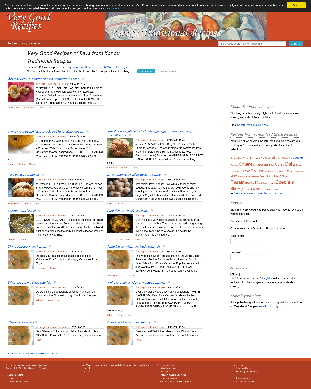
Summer (247, 189)
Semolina (29, 107)
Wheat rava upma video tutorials (29, 282)
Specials (284, 181)
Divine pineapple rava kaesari (27, 246)
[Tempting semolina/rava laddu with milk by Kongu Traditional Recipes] (120, 259)
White (110, 315)
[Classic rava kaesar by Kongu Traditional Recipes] (21, 335)
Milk (123, 275)
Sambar (266, 183)
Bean (240, 158)
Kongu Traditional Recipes (87, 67)
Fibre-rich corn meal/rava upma (127, 211)
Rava (50, 107)
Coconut (259, 164)
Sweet (110, 203)
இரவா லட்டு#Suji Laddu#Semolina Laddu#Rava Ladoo (43, 79)
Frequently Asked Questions (173, 374)
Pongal (28, 203)
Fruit (232, 171)
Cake (260, 157)
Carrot (270, 157)
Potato (287, 176)
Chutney (246, 164)
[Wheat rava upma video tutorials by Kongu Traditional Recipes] (21, 295)
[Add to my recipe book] (83, 79)
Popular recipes (168, 71)
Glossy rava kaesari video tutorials (129, 322)
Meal (128, 239)
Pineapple (41, 267)
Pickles (269, 176)
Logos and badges (168, 378)
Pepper (256, 176)
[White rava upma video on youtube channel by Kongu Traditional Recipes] (120, 295)
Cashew (279, 158)
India (270, 171)
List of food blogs (243, 368)
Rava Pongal (14, 203)
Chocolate (298, 157)
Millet (233, 176)
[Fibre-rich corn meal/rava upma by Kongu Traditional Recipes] (120, 223)
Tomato (11, 164)
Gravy (245, 170)
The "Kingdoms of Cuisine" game (175, 381)
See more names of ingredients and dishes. (258, 193)
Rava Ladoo (14, 107)
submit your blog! (269, 306)
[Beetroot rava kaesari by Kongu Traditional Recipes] (21, 223)
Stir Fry (236, 188)
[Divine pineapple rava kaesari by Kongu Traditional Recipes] (21, 259)
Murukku (242, 176)
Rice (259, 182)
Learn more (112, 8)
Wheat (124, 167)
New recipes (146, 71)
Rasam (237, 182)
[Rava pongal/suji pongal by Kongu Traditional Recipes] (21, 187)
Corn (109, 239)
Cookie (267, 164)
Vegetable (112, 167)
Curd (272, 165)
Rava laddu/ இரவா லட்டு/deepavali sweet (134, 175)
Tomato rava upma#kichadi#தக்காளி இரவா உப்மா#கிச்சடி (45, 131)
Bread (252, 158)
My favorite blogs (31, 43)
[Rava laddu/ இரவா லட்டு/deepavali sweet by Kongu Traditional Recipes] (120, 187)
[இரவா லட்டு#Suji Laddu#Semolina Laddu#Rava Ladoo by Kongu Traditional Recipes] (21, 91)
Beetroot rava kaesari (21, 211)
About (87, 368)
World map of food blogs (246, 371)
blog (11, 378)
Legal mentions (16, 374)
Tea (262, 189)
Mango (290, 171)
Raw (252, 183)
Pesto (262, 176)
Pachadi (249, 176)
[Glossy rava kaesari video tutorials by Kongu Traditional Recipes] (120, 335)
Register (267, 278)
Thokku (268, 189)
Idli (266, 171)
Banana (234, 157)
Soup (272, 182)
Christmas (234, 164)
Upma (22, 164)
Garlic (237, 171)
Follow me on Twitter (18, 381)
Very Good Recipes (15, 364)
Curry (279, 164)
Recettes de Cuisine (244, 381)
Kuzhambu (280, 171)
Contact (88, 371)
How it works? (166, 371)
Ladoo (41, 107)
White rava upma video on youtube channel (136, 282)
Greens (257, 170)
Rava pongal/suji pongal (23, 175)
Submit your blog (168, 368)
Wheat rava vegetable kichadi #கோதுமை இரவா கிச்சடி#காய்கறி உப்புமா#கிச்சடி (149, 133)
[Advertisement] (155, 103)
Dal (288, 163)
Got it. (296, 5)
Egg (295, 164)
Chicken (285, 158)
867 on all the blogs (115, 67)
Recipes (12, 43)
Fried (299, 165)
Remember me (241, 268)
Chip (290, 158)
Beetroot (12, 239)
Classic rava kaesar (20, 322)
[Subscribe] (37, 83)
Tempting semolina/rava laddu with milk (133, 246)
